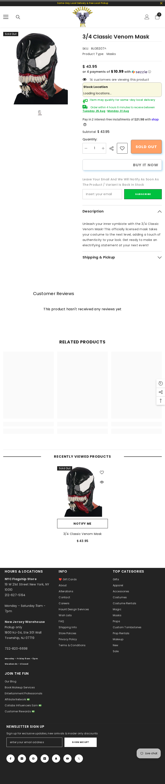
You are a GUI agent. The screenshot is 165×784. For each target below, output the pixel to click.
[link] (122, 148)
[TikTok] (45, 758)
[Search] (18, 17)
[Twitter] (79, 758)
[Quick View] (102, 482)
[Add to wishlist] (102, 472)
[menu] (5, 16)
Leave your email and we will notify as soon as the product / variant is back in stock (120, 182)
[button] (122, 72)
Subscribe (143, 194)
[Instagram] (22, 758)
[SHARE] (113, 148)
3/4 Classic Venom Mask (82, 534)
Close (161, 3)
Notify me (82, 523)
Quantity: (89, 139)
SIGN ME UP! (80, 742)
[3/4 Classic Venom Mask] (82, 491)
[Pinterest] (33, 758)
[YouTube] (67, 758)
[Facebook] (10, 758)
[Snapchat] (56, 758)
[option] (39, 68)
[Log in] (147, 17)
